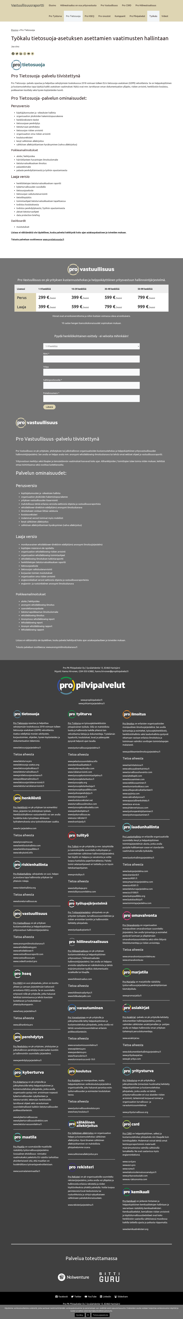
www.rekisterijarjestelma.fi (80, 1205)
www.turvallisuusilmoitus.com (82, 804)
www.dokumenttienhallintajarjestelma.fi (142, 1051)
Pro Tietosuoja (73, 16)
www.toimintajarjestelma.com (137, 903)
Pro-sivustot (104, 16)
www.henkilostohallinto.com (27, 845)
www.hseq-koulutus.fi (78, 1112)
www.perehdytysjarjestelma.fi (27, 1060)
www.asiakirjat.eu (131, 1038)
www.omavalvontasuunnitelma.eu (139, 956)
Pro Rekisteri (74, 1177)
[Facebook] (13, 53)
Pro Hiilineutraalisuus (146, 5)
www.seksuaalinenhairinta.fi (136, 768)
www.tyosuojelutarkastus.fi (81, 779)
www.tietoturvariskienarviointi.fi (28, 786)
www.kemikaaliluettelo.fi (79, 765)
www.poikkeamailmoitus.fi (26, 779)
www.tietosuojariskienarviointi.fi (28, 782)
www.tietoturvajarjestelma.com (138, 889)
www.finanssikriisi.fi (77, 1056)
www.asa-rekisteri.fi (77, 818)
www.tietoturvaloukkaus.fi (25, 772)
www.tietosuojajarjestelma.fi (27, 747)
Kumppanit (120, 16)
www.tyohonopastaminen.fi (136, 815)
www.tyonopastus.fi (77, 797)
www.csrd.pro (129, 1161)
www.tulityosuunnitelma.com (82, 891)
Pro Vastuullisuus (109, 5)
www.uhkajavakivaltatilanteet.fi (138, 790)
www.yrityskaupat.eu (132, 1055)
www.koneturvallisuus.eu (25, 901)
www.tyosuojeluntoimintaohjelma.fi (85, 775)
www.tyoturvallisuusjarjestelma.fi (84, 748)
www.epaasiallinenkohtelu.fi (136, 800)
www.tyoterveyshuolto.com (81, 768)
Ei (88, 1315)
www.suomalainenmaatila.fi (26, 1171)
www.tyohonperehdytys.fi (80, 793)
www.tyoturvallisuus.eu (79, 814)
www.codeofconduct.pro (25, 961)
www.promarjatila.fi (132, 995)
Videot (165, 16)
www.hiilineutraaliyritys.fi (80, 992)
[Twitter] (17, 53)
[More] (32, 53)
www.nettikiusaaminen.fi (134, 783)
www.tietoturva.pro (22, 761)
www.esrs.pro (129, 1165)
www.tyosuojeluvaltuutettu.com (83, 807)
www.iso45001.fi (130, 885)
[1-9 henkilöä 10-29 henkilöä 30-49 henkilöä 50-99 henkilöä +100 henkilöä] (91, 346)
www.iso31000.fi (130, 892)
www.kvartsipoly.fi (76, 821)
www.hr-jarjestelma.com (24, 828)
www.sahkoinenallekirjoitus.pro (83, 1154)
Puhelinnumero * (51, 393)
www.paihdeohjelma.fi (78, 811)
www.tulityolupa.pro (77, 888)
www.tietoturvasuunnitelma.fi (27, 1124)
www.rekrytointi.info (23, 852)
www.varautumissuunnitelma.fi (83, 1045)
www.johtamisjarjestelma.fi (92, 703)
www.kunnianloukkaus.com (136, 786)
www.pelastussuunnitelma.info (82, 761)
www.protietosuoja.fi (53, 239)
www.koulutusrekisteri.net (80, 800)
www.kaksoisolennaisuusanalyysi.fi (139, 1172)
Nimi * (46, 353)
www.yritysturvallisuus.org (135, 1112)
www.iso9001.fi (130, 878)
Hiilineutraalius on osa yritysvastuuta (78, 5)
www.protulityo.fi (76, 874)
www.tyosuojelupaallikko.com (82, 789)
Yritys (46, 367)
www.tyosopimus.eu (23, 842)
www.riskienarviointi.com (80, 772)
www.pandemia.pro (77, 1052)
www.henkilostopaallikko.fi (26, 849)
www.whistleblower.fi (23, 950)
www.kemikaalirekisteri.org (135, 1229)
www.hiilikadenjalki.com (79, 996)
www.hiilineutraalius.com (80, 979)
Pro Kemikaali (129, 1201)
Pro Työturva (55, 16)
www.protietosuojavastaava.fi (27, 775)
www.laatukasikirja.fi (132, 899)
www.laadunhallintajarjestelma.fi (138, 857)
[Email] (28, 53)
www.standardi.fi (131, 875)
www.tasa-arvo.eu (131, 804)
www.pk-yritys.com (132, 1059)
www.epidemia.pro (77, 1049)
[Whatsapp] (24, 53)
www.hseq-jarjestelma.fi (24, 1011)
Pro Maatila (19, 1146)
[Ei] (179, 1312)
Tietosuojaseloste (100, 1315)
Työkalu (153, 16)
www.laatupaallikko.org (134, 896)
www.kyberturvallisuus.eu (25, 1117)
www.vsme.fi (129, 1168)
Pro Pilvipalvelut (137, 16)
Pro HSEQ (89, 16)
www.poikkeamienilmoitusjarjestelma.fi (141, 751)
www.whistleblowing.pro (25, 947)
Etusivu (52, 5)
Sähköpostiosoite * (52, 380)
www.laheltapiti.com (132, 776)
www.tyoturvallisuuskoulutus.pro (84, 1108)
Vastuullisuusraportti (27, 5)
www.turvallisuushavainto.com (137, 772)
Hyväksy (79, 1315)
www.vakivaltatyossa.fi (134, 797)
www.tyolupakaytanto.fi (79, 930)
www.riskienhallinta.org (24, 887)
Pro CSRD (126, 5)
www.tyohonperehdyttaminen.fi (138, 811)
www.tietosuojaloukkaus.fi (26, 768)
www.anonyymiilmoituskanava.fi (61, 647)
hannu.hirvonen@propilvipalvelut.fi (111, 671)
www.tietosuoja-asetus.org (26, 764)
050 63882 (89, 671)
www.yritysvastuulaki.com (135, 1175)
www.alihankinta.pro (23, 1025)
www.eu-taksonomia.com (135, 1179)
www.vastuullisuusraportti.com (28, 954)
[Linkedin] (21, 53)
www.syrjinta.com (131, 793)
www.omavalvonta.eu (133, 960)
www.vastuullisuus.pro (24, 958)
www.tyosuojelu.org (77, 782)
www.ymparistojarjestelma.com (138, 882)
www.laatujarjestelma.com (135, 871)
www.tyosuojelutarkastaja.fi (81, 786)
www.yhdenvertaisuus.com (135, 807)
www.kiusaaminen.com (134, 779)
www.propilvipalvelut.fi (91, 700)
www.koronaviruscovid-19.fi (81, 1059)
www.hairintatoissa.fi (133, 765)
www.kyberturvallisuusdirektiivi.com (30, 1120)
